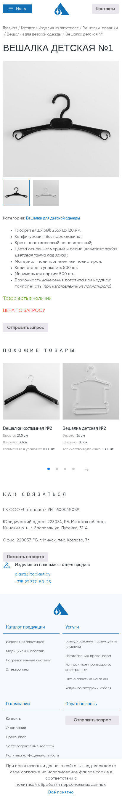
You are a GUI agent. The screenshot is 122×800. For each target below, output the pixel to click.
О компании (16, 728)
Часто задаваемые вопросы (30, 746)
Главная (10, 28)
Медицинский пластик (25, 651)
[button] (17, 8)
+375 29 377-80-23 (33, 582)
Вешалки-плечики (100, 28)
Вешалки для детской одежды (34, 34)
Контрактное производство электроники (88, 667)
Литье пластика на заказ (86, 679)
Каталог (28, 28)
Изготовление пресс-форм (88, 656)
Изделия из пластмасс (58, 28)
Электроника (17, 669)
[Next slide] (87, 470)
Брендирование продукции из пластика (91, 644)
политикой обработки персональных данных (61, 785)
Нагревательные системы (28, 660)
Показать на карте (25, 557)
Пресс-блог (16, 737)
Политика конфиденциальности (32, 755)
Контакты (105, 9)
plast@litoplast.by (32, 574)
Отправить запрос (25, 328)
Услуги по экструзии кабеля (88, 688)
